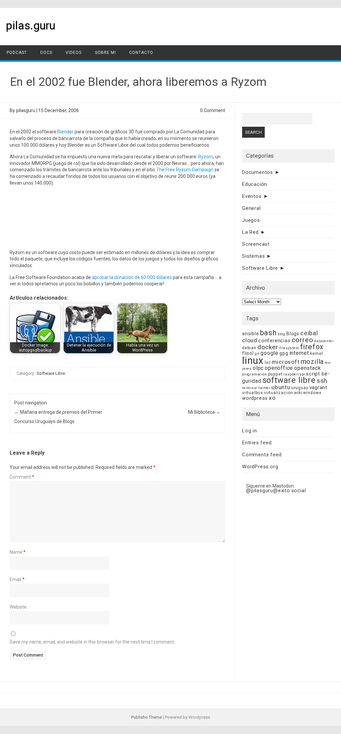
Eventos (252, 196)
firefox (312, 347)
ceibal (309, 333)
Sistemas (253, 256)
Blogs (292, 333)
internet (299, 353)
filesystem (289, 348)
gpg (283, 353)
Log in (249, 431)
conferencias (274, 341)
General (251, 208)
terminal (249, 388)
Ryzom (205, 156)
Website (18, 607)
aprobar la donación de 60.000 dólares (132, 277)
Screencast (256, 244)
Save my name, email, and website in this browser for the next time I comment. (92, 642)
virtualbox (252, 392)
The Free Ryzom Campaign (184, 169)
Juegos (251, 220)
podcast (17, 52)
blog (281, 334)
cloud (249, 340)
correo (302, 340)
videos (74, 52)
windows (312, 392)
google (269, 353)
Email (17, 579)
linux (253, 360)
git (257, 354)
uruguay (299, 387)
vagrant (318, 387)
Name (18, 552)
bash (268, 333)
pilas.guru (30, 25)
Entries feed (257, 443)
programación (254, 374)
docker (267, 347)
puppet (275, 373)
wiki (298, 392)
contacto (141, 52)
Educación (254, 184)
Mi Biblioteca (204, 412)
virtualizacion (278, 392)
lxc (268, 362)
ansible (250, 333)
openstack (307, 368)
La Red (250, 232)
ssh (322, 380)
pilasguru (25, 110)
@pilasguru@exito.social (276, 491)
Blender (65, 131)
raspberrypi (294, 374)
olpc (258, 368)
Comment (22, 477)
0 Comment (212, 110)
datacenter (324, 341)
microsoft (285, 362)
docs (46, 52)
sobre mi (105, 52)
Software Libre (51, 373)
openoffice (279, 368)
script (313, 374)
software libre (289, 380)
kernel (316, 353)
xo (272, 397)
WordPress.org (260, 467)
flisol (248, 353)
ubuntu (280, 387)
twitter (264, 388)
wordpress (255, 398)
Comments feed (261, 455)
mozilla (312, 362)
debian (249, 347)
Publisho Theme (146, 717)
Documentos (257, 172)
